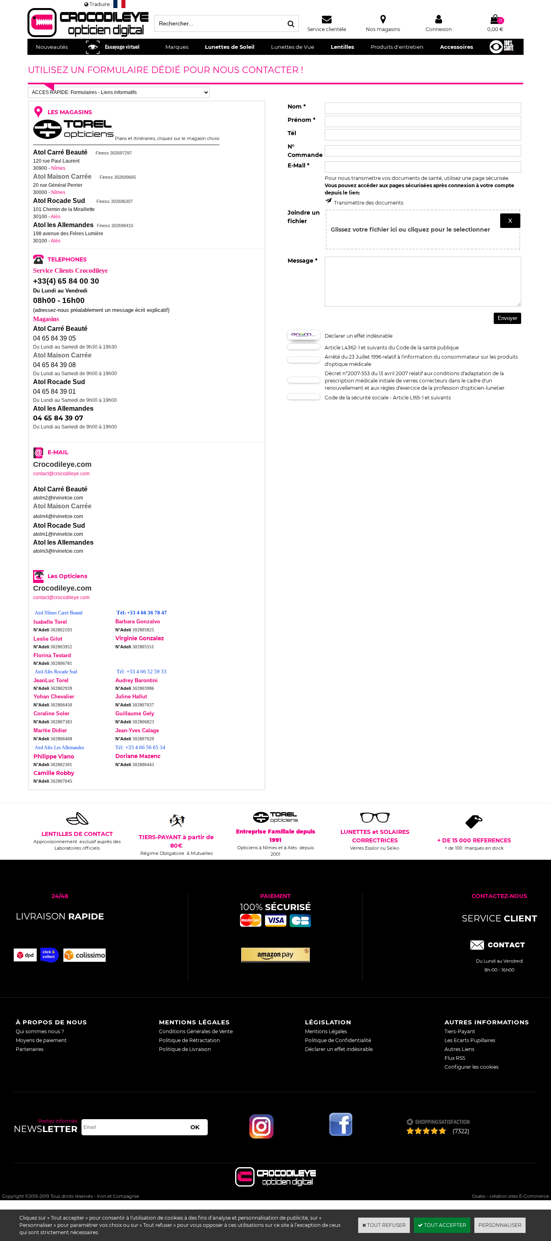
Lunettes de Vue (292, 47)
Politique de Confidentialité (338, 1040)
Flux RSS (455, 1058)
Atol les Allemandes (63, 224)
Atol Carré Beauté (60, 152)
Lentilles (342, 47)
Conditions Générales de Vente (196, 1031)
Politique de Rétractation (189, 1040)
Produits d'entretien (397, 47)
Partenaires (30, 1049)
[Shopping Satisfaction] (438, 1122)
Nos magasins (383, 29)
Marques (176, 47)
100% (275, 907)
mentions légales (194, 1022)
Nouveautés (52, 47)
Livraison (60, 916)
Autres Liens (459, 1049)
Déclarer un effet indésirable (339, 1049)
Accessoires (456, 47)
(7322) (461, 1131)
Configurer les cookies (472, 1067)
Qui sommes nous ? (40, 1031)
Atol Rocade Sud (59, 200)
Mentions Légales (326, 1031)
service (499, 918)
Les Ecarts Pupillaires (470, 1040)
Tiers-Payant (460, 1031)
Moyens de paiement (41, 1040)
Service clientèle (326, 29)
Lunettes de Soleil (230, 47)
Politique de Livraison (185, 1049)
